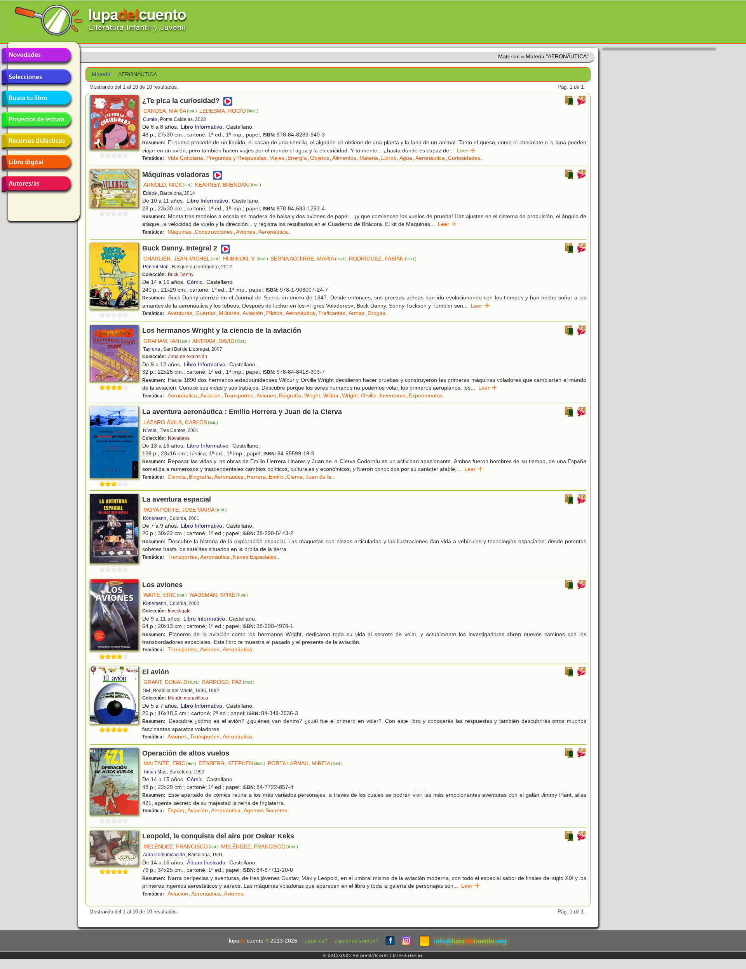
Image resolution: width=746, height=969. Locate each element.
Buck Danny (180, 274)
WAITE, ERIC (165, 595)
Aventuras (179, 313)
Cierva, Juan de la (309, 477)
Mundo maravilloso (188, 698)
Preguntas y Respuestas (236, 158)
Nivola (150, 430)
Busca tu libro (36, 98)
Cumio (150, 119)
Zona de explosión (187, 356)
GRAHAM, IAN (166, 341)
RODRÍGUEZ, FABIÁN (382, 258)
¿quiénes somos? (356, 941)
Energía (297, 158)
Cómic (194, 282)
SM (146, 690)
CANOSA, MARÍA (170, 111)
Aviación (252, 313)
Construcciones (214, 232)
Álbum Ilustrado (206, 862)
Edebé (150, 193)
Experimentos (426, 395)
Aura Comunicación (164, 854)
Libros (388, 158)
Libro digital (36, 162)
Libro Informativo (201, 127)
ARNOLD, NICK (168, 185)
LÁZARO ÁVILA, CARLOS (180, 422)
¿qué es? (316, 941)
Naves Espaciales (254, 557)
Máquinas (179, 232)
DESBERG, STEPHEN (232, 763)
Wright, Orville (359, 395)
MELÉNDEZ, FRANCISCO (181, 846)
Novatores (179, 438)
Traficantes (331, 313)
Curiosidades (464, 158)
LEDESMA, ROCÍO (228, 111)
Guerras (205, 313)
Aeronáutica (430, 158)
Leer (466, 150)
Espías (175, 810)
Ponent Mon (156, 266)
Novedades (36, 55)
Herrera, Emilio (265, 477)
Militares (229, 313)
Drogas (376, 313)
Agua (405, 158)
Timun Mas (154, 772)
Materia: (102, 74)
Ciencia (176, 477)
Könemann (154, 518)
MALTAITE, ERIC (169, 763)
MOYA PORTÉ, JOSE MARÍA (185, 510)
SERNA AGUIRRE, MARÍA (308, 258)
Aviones (245, 232)
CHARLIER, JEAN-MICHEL (182, 258)
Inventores (393, 395)
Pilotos (274, 313)
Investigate (179, 611)
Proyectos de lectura (36, 120)
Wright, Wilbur (321, 395)
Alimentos (344, 158)
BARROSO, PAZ (228, 682)
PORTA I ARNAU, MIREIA (305, 763)
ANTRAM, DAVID (219, 341)
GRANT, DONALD (171, 682)
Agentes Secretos (265, 810)
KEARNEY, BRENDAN (228, 185)
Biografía (290, 395)
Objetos (319, 158)
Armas (356, 313)
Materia (368, 158)
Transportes (238, 395)
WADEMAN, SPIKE (218, 595)
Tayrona (151, 349)
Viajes (277, 158)
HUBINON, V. (245, 258)
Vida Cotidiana (185, 158)
